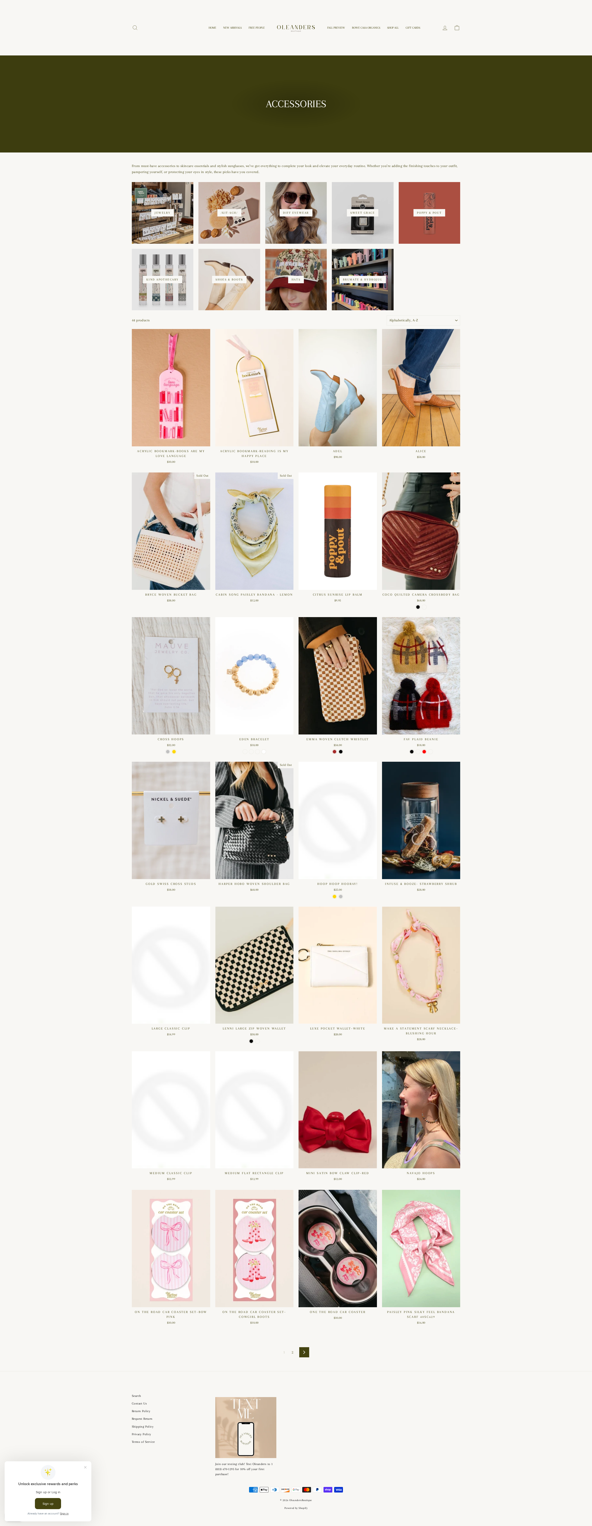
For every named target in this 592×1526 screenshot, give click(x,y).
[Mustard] (430, 751)
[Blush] (257, 751)
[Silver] (168, 751)
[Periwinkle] (245, 751)
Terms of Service (143, 1442)
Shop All (393, 27)
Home (212, 27)
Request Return (142, 1418)
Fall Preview (336, 27)
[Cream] (418, 751)
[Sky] (251, 751)
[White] (264, 751)
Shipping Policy (143, 1426)
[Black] (418, 607)
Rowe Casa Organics (366, 27)
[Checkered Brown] (334, 751)
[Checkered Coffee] (257, 1041)
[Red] (424, 751)
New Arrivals (232, 27)
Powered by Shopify (296, 1508)
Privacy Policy (141, 1434)
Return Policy (141, 1411)
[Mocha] (424, 607)
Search (136, 1396)
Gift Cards (413, 27)
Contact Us (139, 1403)
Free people (257, 27)
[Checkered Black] (341, 751)
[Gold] (174, 751)
